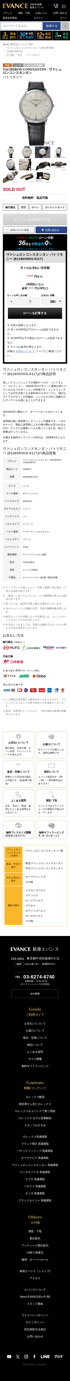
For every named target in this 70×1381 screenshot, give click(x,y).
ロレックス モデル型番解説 (35, 1118)
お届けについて (35, 1030)
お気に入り (41, 13)
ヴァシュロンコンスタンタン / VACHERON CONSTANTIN (30, 49)
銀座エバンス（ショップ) (35, 1271)
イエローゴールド (35, 890)
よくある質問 (35, 1051)
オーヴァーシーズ (35, 876)
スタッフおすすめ (35, 1125)
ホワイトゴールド (35, 910)
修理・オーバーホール (35, 1259)
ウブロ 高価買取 (35, 1179)
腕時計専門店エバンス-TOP (18, 44)
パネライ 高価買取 (35, 1186)
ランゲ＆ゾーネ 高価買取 (35, 1172)
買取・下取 (24, 13)
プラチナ (30, 905)
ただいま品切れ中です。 (36, 219)
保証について (35, 1044)
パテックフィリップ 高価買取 (35, 1150)
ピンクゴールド (34, 900)
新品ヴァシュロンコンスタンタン (44, 863)
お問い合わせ (60, 13)
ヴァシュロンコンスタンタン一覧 (44, 850)
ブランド (7, 13)
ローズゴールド (34, 915)
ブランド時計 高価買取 (35, 1143)
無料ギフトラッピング (35, 1066)
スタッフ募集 (35, 1303)
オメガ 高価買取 (35, 1193)
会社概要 (35, 993)
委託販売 (35, 1238)
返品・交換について (35, 1037)
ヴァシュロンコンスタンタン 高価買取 (35, 1165)
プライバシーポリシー (35, 1315)
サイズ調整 (35, 1059)
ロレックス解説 (35, 1096)
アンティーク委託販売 (35, 1245)
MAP (19, 964)
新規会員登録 (10, 18)
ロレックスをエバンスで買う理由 (35, 1111)
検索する (51, 25)
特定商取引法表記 (35, 1329)
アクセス (35, 1278)
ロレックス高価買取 (35, 1136)
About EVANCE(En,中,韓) (35, 1296)
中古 (19, 55)
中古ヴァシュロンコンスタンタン (44, 868)
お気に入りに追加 (19, 230)
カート (63, 18)
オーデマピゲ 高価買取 (35, 1157)
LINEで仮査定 (35, 1252)
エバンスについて (35, 1289)
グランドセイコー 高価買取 (35, 1200)
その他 (10, 55)
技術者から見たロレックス (35, 1104)
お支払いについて (25, 351)
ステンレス (31, 895)
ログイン (38, 18)
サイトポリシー (35, 1322)
